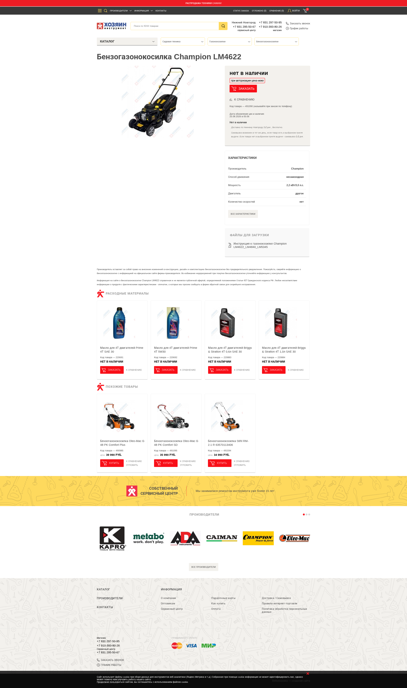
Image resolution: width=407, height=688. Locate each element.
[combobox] (183, 41)
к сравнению (244, 99)
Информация (141, 11)
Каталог (103, 589)
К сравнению (134, 370)
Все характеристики (243, 214)
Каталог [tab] (107, 41)
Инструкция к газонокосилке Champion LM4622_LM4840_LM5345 (260, 245)
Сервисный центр (172, 609)
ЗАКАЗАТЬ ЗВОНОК (112, 660)
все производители (203, 567)
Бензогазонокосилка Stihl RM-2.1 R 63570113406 (228, 442)
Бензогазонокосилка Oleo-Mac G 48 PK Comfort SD (176, 442)
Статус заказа (241, 11)
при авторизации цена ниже (247, 80)
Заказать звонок (300, 23)
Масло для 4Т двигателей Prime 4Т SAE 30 (121, 349)
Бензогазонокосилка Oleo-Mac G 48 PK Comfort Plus (122, 442)
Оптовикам (168, 603)
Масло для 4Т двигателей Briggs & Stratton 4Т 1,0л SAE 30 (284, 349)
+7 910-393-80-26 (270, 26)
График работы (299, 28)
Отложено (259, 11)
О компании (168, 598)
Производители (119, 11)
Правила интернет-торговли (279, 603)
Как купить (218, 603)
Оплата (216, 609)
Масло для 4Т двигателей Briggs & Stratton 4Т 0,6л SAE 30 (230, 349)
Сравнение (276, 11)
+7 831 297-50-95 (270, 22)
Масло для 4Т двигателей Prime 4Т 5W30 (175, 349)
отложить (132, 465)
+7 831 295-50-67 (244, 26)
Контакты (160, 11)
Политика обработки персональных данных (284, 610)
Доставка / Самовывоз (276, 598)
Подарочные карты (223, 598)
